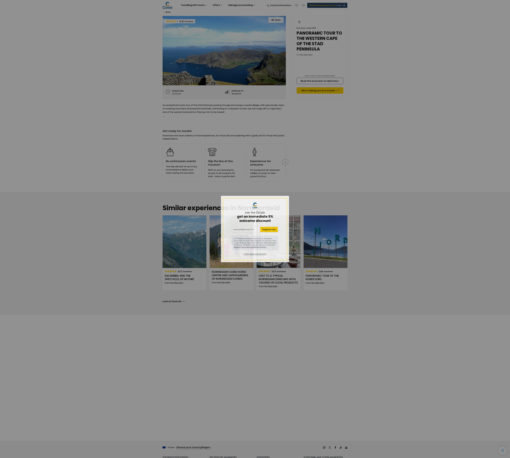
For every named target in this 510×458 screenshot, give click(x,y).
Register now (269, 229)
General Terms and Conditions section (250, 247)
